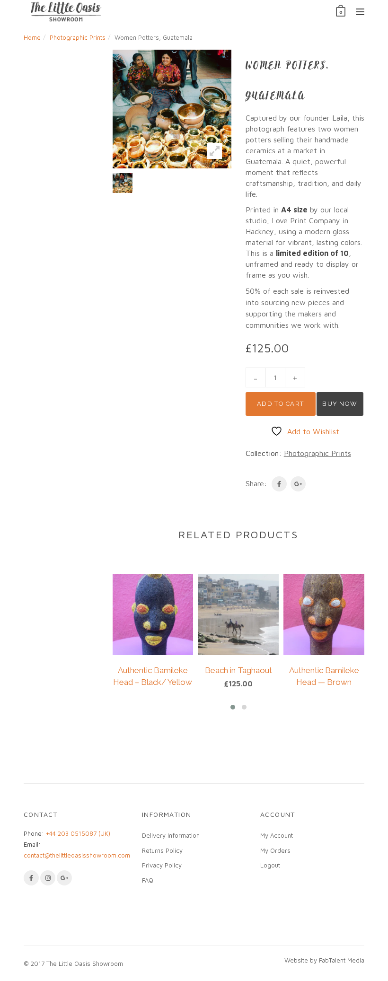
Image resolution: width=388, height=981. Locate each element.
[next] (243, 183)
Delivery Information (171, 835)
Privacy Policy (162, 865)
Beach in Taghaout (238, 670)
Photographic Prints (78, 37)
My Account (276, 835)
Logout (270, 865)
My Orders (275, 850)
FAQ (147, 880)
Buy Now (339, 403)
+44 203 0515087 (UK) (78, 833)
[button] (232, 707)
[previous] (100, 183)
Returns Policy (162, 850)
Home (32, 37)
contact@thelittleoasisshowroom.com (77, 855)
